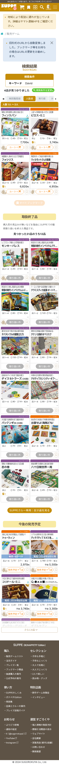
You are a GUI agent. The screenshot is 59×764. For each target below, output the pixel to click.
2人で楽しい (38, 674)
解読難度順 (14, 98)
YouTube (10, 738)
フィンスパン (9, 115)
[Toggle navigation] (55, 7)
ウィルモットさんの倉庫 (40, 159)
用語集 (9, 701)
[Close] (52, 42)
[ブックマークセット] (28, 7)
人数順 (29, 98)
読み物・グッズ (39, 678)
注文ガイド (11, 661)
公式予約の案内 (13, 678)
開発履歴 (36, 751)
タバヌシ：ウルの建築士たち (13, 334)
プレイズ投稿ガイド (15, 710)
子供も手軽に (38, 656)
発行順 (42, 98)
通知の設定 (11, 729)
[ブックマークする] (26, 147)
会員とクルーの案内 (15, 706)
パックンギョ (9, 423)
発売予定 (12, 569)
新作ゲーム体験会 (40, 693)
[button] (43, 90)
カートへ (14, 147)
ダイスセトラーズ (12, 378)
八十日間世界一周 (41, 467)
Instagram (11, 742)
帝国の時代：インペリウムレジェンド (16, 290)
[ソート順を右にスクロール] (55, 98)
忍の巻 (6, 467)
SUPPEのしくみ (13, 693)
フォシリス (7, 159)
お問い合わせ (38, 747)
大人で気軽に (38, 665)
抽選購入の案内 (13, 674)
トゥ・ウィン (8, 538)
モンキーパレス (11, 246)
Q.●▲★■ (38, 582)
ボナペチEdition (13, 697)
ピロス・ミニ (38, 115)
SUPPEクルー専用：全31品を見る (30, 510)
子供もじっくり (39, 661)
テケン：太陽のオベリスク (41, 334)
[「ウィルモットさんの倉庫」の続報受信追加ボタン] (32, 191)
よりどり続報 (12, 725)
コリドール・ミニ (11, 582)
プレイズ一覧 (12, 665)
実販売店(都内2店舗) (42, 742)
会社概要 (36, 738)
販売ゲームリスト (14, 656)
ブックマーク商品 (14, 669)
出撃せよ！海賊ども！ (42, 423)
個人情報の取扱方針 (41, 725)
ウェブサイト (38, 733)
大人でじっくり (39, 669)
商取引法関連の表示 (41, 729)
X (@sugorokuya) (15, 733)
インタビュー (38, 697)
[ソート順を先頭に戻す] (3, 98)
